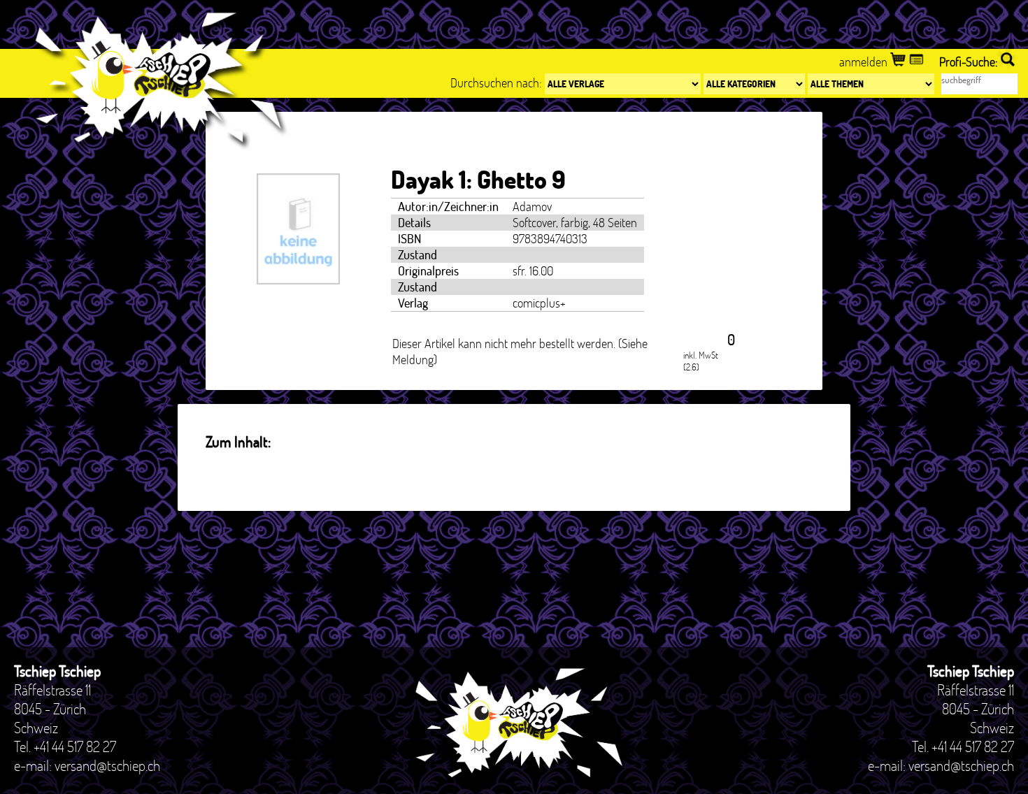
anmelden (864, 62)
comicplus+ (539, 303)
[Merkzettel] (917, 62)
